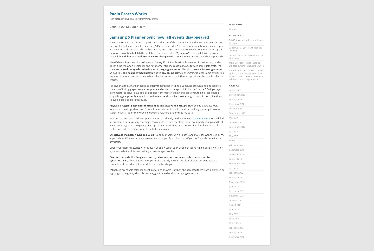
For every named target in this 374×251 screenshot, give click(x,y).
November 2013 (237, 195)
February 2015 (236, 172)
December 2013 (236, 191)
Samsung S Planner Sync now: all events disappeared (159, 37)
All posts (233, 29)
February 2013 (236, 227)
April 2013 (234, 218)
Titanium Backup (201, 118)
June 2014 (234, 186)
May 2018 (233, 117)
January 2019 (235, 99)
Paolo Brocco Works (128, 13)
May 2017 (233, 136)
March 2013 (235, 223)
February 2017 (236, 145)
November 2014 (237, 182)
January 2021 (235, 90)
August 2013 (235, 205)
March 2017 (235, 140)
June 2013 (234, 209)
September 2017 (237, 126)
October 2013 (235, 200)
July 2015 (233, 168)
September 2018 (237, 113)
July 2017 (233, 131)
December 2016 (236, 149)
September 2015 (237, 163)
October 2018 (235, 108)
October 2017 (235, 122)
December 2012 (236, 237)
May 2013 (233, 214)
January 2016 (235, 159)
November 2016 (237, 154)
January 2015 (235, 177)
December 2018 (236, 104)
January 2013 (235, 232)
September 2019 (237, 94)
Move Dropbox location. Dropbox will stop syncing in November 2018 (246, 64)
